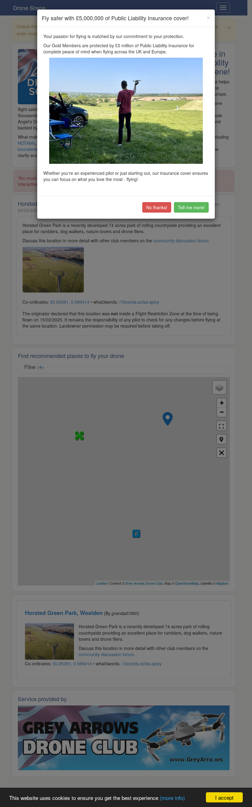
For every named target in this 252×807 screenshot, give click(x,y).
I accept (224, 797)
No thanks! (156, 207)
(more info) (172, 797)
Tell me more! (191, 207)
